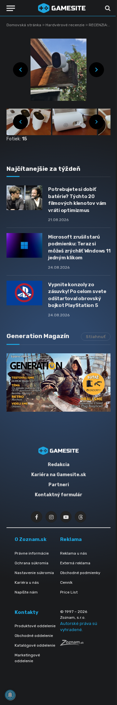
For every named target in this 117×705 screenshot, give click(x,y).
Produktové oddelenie (35, 626)
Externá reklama (75, 563)
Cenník (66, 582)
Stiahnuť (96, 336)
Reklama (71, 539)
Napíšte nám (26, 592)
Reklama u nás (73, 553)
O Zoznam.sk (30, 539)
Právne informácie (32, 553)
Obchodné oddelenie (34, 635)
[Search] (107, 8)
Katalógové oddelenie (35, 645)
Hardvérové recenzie (65, 25)
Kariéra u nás (27, 582)
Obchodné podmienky (80, 572)
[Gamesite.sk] (62, 8)
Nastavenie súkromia (34, 572)
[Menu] (10, 8)
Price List (69, 592)
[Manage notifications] (10, 695)
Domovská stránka (23, 25)
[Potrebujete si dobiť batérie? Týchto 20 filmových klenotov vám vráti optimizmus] (24, 197)
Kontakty (26, 612)
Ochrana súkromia (31, 563)
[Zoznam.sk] (72, 643)
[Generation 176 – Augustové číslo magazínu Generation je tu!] (58, 382)
